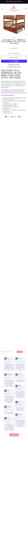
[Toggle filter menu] (24, 352)
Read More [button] (11, 386)
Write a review (20, 351)
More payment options (14, 64)
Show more (14, 435)
